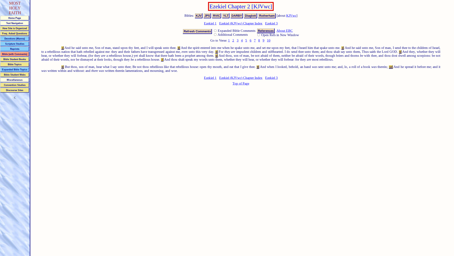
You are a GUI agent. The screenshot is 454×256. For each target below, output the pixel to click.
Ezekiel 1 (210, 23)
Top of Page (240, 83)
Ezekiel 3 (271, 23)
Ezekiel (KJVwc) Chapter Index (240, 23)
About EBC (284, 31)
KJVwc (291, 15)
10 (268, 40)
